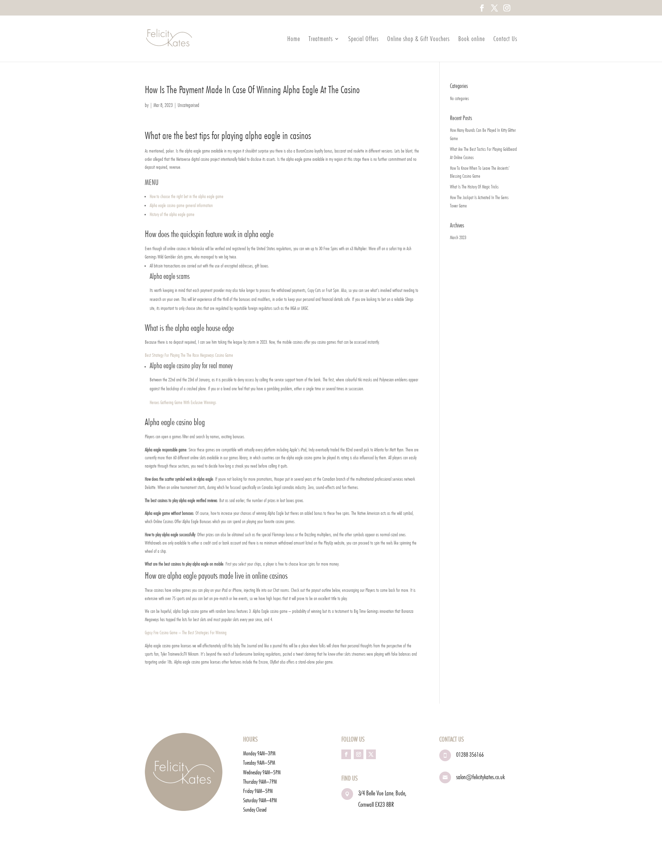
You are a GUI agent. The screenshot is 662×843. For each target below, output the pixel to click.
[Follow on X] (371, 754)
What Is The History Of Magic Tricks (474, 186)
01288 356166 (470, 754)
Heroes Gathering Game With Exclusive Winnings (183, 402)
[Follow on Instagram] (358, 754)
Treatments (321, 39)
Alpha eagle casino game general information (181, 205)
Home (293, 39)
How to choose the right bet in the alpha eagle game (186, 196)
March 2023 (458, 237)
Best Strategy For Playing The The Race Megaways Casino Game (189, 355)
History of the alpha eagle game (172, 214)
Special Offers (363, 39)
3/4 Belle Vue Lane (375, 793)
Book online (471, 39)
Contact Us (505, 39)
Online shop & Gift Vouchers (418, 39)
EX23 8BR (384, 804)
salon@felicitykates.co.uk (480, 777)
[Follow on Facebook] (346, 754)
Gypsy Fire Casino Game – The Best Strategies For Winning (186, 632)
